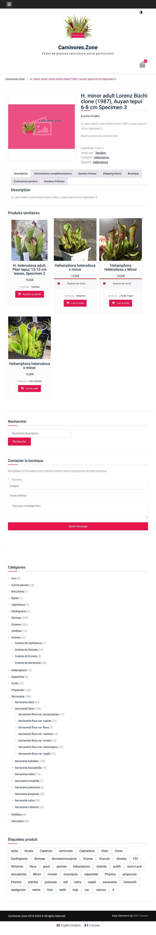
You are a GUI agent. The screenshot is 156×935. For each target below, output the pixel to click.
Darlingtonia (18, 611)
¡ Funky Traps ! (127, 296)
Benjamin (80, 296)
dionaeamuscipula (64, 858)
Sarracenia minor (25, 774)
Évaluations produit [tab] (25, 181)
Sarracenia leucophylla (28, 767)
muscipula (71, 874)
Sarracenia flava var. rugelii (34, 753)
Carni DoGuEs (35, 381)
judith (117, 866)
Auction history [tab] (87, 173)
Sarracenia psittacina (27, 787)
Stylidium (16, 814)
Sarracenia (17, 696)
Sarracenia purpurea (27, 793)
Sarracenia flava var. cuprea (34, 720)
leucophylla (18, 874)
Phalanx (110, 874)
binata (29, 851)
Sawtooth (129, 882)
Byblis (14, 598)
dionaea (39, 858)
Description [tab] (21, 173)
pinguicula (130, 874)
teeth (62, 890)
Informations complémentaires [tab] (53, 173)
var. (87, 890)
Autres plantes (20, 585)
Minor (37, 874)
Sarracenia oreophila (27, 780)
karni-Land (134, 866)
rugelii (92, 882)
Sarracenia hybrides (26, 761)
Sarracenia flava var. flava (33, 727)
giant (46, 866)
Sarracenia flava (24, 708)
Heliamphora (101, 157)
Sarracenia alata (24, 702)
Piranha (16, 882)
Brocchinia (17, 591)
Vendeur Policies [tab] (54, 181)
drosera (121, 858)
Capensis (46, 851)
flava (33, 866)
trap (75, 890)
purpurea (51, 882)
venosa (101, 890)
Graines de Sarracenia (28, 662)
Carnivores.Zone (78, 48)
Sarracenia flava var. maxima (35, 733)
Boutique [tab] (133, 173)
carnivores (66, 851)
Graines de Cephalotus (28, 643)
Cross (119, 851)
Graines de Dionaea (26, 649)
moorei (52, 874)
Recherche (19, 441)
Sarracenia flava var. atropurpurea (38, 714)
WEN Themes (140, 915)
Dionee (88, 858)
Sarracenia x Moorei (26, 807)
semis (36, 890)
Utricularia (17, 821)
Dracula (104, 858)
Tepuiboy (100, 152)
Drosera (16, 624)
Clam (104, 851)
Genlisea (16, 630)
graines (61, 866)
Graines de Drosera (26, 656)
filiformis (17, 866)
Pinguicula (17, 690)
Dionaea (16, 617)
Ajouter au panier (32, 294)
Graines (16, 637)
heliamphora (100, 162)
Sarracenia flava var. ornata (34, 740)
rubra (77, 882)
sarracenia (110, 882)
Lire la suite (77, 303)
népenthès (91, 874)
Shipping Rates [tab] (112, 173)
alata (14, 851)
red (65, 882)
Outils (14, 683)
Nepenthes (17, 676)
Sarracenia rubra (25, 800)
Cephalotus (18, 604)
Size (50, 890)
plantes (33, 882)
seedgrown (18, 890)
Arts (13, 578)
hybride (102, 866)
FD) (135, 858)
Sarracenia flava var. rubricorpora (38, 747)
